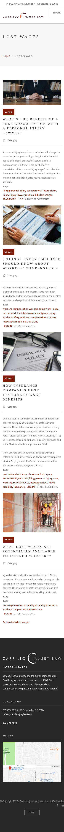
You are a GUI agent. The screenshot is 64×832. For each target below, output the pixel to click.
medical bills (32, 194)
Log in (22, 199)
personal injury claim (44, 190)
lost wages (46, 194)
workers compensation (15, 308)
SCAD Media (58, 801)
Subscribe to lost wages (16, 622)
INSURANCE (22, 482)
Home (6, 56)
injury (6, 194)
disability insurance (14, 486)
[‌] (57, 805)
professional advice (14, 474)
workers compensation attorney (38, 317)
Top (32, 812)
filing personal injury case (17, 190)
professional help (35, 474)
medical (20, 321)
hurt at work (10, 313)
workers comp (37, 308)
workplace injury (45, 313)
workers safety (11, 317)
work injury (52, 308)
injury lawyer (17, 194)
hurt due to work (26, 313)
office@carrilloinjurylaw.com (17, 714)
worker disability (24, 605)
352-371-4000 (10, 722)
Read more (9, 199)
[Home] (23, 13)
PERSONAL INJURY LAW (15, 478)
